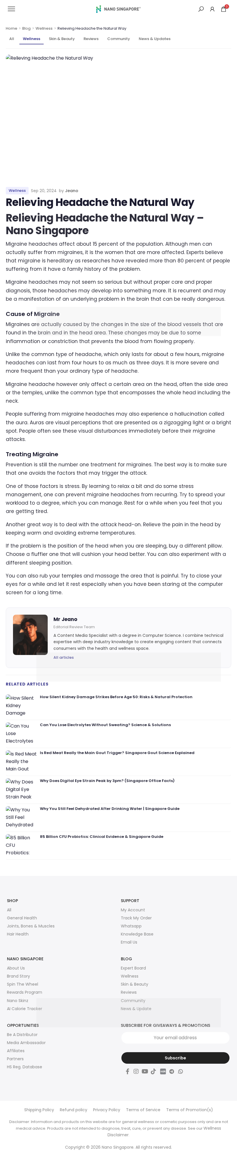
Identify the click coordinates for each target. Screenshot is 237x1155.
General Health (22, 918)
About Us (16, 968)
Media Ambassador (26, 1043)
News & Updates (155, 38)
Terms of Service (143, 1110)
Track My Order (136, 918)
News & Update (136, 1009)
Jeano (71, 191)
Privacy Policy (106, 1110)
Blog (26, 28)
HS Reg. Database (24, 1067)
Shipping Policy (39, 1110)
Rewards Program (24, 992)
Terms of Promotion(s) (189, 1110)
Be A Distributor (22, 1034)
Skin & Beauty (62, 38)
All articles (63, 657)
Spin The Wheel (22, 984)
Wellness (44, 28)
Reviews (91, 38)
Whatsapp (131, 926)
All (11, 38)
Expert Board (133, 968)
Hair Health (18, 934)
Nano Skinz (17, 1000)
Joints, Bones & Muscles (31, 926)
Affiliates (16, 1051)
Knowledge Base (137, 934)
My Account (133, 910)
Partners (15, 1059)
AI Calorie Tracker (24, 1009)
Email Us (129, 942)
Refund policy (73, 1110)
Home (11, 28)
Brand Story (18, 976)
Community (118, 38)
